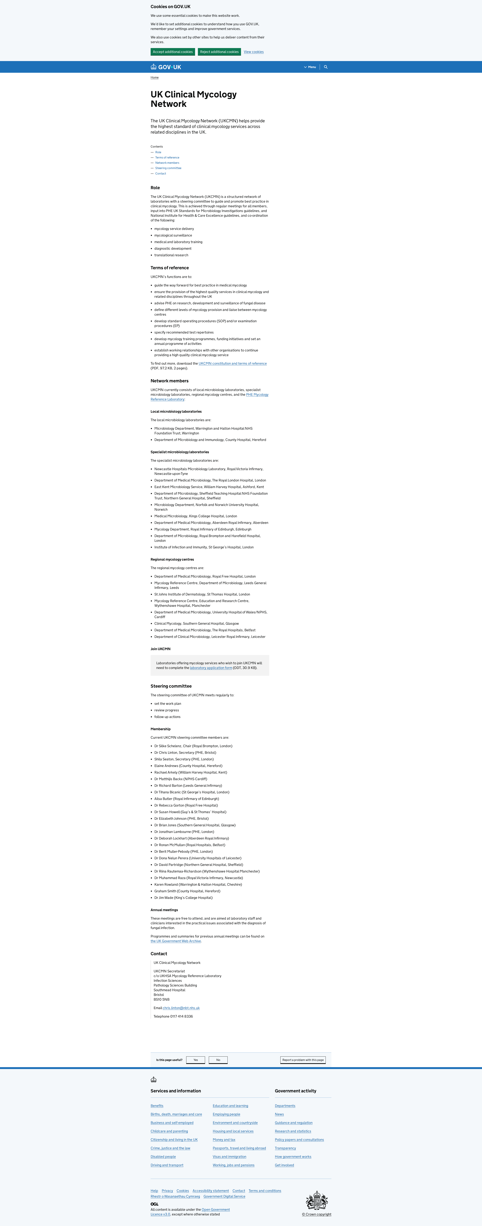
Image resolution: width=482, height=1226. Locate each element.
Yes (199, 1060)
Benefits (157, 1106)
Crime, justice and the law (170, 1148)
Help (154, 1191)
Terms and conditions (265, 1191)
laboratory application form (211, 668)
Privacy (167, 1191)
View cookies (254, 52)
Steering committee (168, 168)
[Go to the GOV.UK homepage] (166, 67)
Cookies (183, 1191)
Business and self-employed (172, 1122)
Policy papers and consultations (299, 1139)
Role (158, 152)
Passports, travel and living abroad (239, 1148)
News (279, 1114)
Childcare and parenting (169, 1131)
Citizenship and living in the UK (174, 1139)
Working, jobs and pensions (234, 1165)
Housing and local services (233, 1131)
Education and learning (230, 1106)
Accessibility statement (211, 1191)
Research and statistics (293, 1131)
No (222, 1060)
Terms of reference (167, 157)
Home (155, 77)
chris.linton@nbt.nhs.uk (181, 1008)
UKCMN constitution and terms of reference (233, 363)
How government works (293, 1156)
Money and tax (224, 1139)
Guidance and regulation (294, 1122)
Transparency (285, 1148)
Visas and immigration (229, 1156)
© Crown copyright (316, 1214)
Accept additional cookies (173, 52)
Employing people (226, 1114)
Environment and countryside (235, 1122)
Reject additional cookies (219, 52)
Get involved (284, 1165)
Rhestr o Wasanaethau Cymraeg (175, 1196)
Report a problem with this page (303, 1060)
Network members (167, 163)
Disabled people (163, 1156)
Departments (285, 1106)
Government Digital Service (224, 1196)
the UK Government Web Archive (176, 941)
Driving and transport (167, 1165)
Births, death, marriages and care (176, 1114)
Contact (160, 173)
